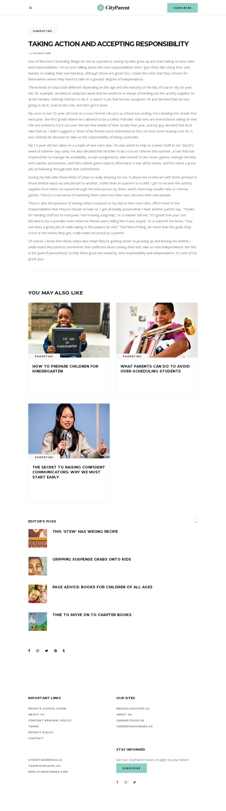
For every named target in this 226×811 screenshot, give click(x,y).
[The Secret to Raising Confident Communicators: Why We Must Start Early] (69, 431)
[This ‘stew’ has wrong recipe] (37, 538)
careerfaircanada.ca (134, 726)
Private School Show (47, 708)
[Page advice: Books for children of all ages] (37, 594)
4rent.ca (124, 714)
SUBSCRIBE (182, 7)
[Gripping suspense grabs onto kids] (37, 566)
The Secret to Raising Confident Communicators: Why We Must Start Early (68, 472)
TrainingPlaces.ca (44, 765)
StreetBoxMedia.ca (45, 759)
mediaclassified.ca (132, 708)
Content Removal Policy (50, 720)
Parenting (42, 31)
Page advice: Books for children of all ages (103, 587)
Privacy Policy (41, 732)
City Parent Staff (42, 53)
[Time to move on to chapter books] (37, 621)
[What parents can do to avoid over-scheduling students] (157, 330)
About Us (36, 714)
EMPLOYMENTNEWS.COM (48, 771)
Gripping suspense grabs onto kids (92, 559)
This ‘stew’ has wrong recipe (85, 532)
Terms (33, 726)
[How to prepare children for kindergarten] (69, 330)
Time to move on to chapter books (92, 615)
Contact (35, 738)
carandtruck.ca (130, 720)
